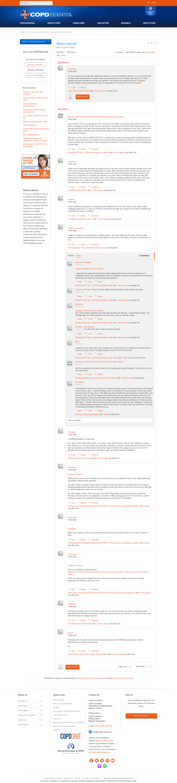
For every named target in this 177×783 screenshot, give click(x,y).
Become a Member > (35, 64)
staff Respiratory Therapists (123, 678)
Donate (150, 11)
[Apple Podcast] (99, 766)
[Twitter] (97, 760)
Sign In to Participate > (35, 75)
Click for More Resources (33, 41)
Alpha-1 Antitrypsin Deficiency (64, 726)
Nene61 (79, 623)
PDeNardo (72, 152)
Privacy (77, 778)
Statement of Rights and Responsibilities (118, 778)
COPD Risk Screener (60, 715)
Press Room (22, 706)
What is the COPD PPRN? (62, 704)
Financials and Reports (26, 715)
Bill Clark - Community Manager (88, 152)
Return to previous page (65, 47)
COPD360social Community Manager (90, 678)
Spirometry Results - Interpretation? (30, 105)
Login (154, 2)
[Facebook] (91, 760)
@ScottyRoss (89, 327)
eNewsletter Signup (141, 716)
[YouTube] (113, 760)
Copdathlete (81, 219)
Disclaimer (67, 778)
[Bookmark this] (151, 42)
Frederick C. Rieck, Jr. (75, 474)
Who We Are (22, 701)
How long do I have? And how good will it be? (34, 110)
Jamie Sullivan (73, 91)
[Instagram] (107, 760)
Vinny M (90, 219)
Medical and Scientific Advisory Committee (69, 722)
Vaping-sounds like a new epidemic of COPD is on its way (35, 139)
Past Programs (23, 724)
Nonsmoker (72, 69)
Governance (22, 720)
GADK (81, 91)
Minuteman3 (150, 52)
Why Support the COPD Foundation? (66, 711)
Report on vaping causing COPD (35, 121)
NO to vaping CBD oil (31, 134)
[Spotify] (105, 766)
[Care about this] (148, 42)
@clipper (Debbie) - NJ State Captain (89, 269)
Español (56, 730)
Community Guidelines (91, 778)
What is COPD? (58, 700)
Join (148, 2)
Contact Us (57, 719)
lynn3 (70, 654)
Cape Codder (113, 358)
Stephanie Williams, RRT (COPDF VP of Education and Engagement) (108, 506)
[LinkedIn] (102, 760)
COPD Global (23, 710)
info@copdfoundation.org (100, 752)
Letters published (29, 125)
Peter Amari (80, 248)
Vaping (63, 55)
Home (22, 32)
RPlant (87, 91)
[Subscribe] (154, 42)
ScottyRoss (105, 152)
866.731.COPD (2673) (103, 740)
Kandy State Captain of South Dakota (103, 378)
